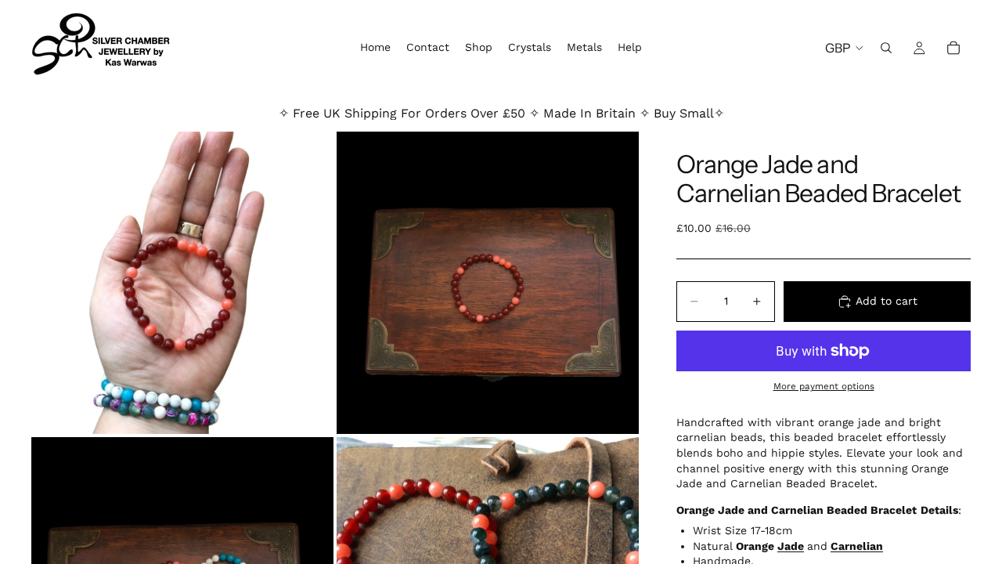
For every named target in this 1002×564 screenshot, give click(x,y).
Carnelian (857, 546)
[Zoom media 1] (182, 283)
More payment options (823, 386)
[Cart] (953, 48)
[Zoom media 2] (488, 283)
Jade (790, 546)
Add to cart (886, 301)
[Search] (886, 48)
